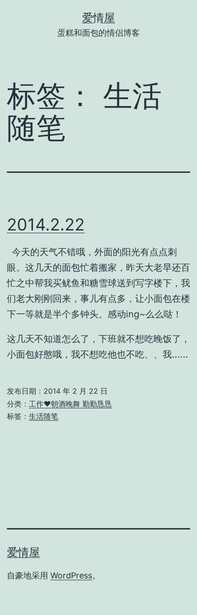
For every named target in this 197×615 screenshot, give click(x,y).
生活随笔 (43, 416)
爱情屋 (98, 17)
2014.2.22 (46, 224)
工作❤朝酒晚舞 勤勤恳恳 (70, 403)
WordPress (71, 575)
